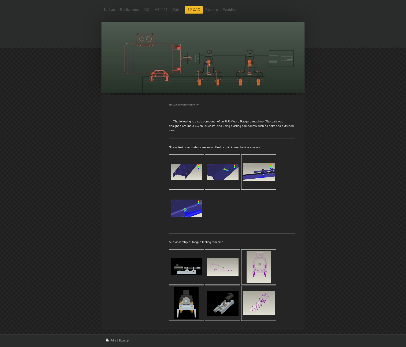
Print (113, 340)
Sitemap (123, 340)
